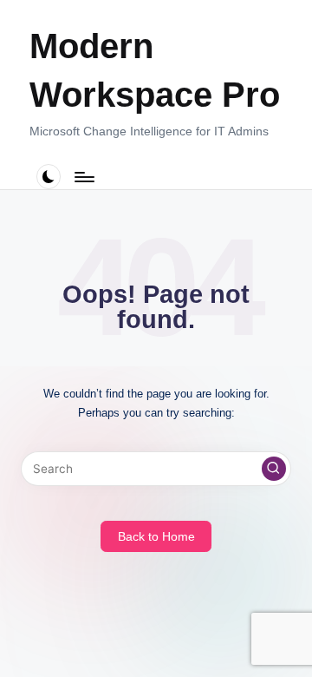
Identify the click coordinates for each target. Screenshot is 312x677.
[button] (274, 469)
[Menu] (83, 176)
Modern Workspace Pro (154, 70)
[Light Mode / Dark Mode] (49, 176)
